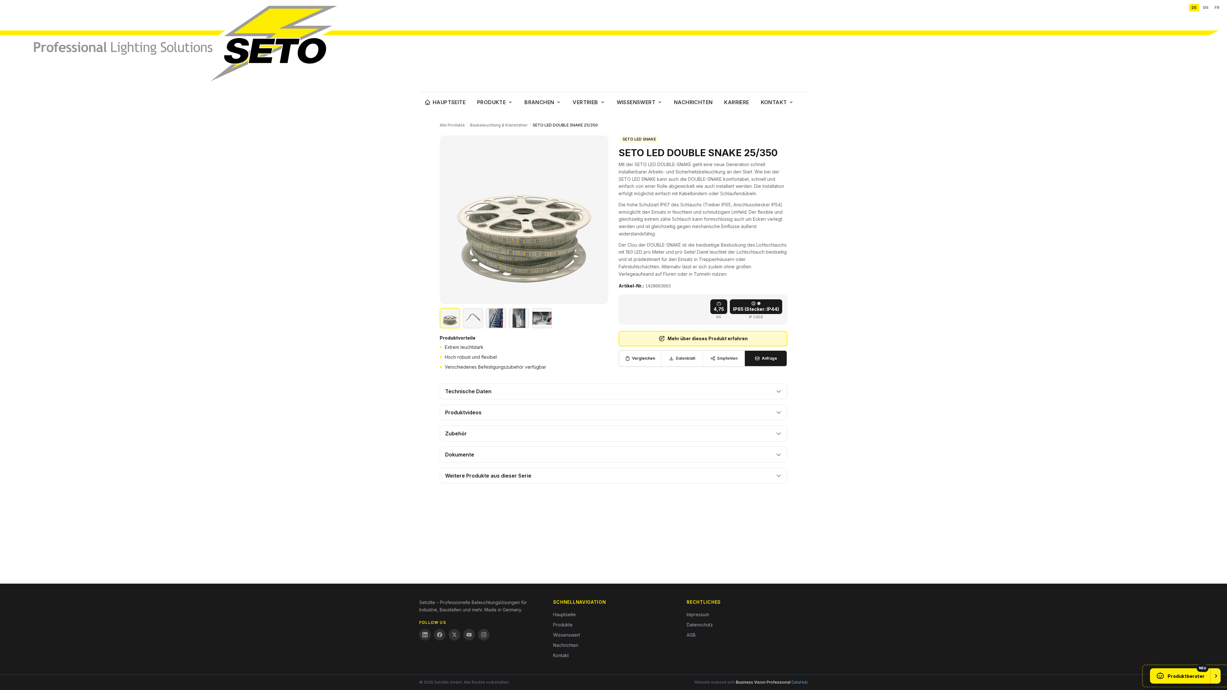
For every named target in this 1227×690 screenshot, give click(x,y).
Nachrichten (693, 102)
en (1205, 7)
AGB (691, 635)
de (1194, 7)
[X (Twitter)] (454, 634)
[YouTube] (469, 634)
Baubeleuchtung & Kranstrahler (499, 125)
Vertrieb (585, 102)
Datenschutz (700, 624)
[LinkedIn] (425, 634)
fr (1217, 7)
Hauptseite (449, 102)
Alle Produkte (452, 125)
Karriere (736, 102)
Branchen (539, 102)
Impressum (698, 614)
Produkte (491, 102)
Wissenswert (636, 102)
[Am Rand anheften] (1215, 676)
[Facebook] (439, 634)
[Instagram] (484, 634)
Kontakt (774, 102)
